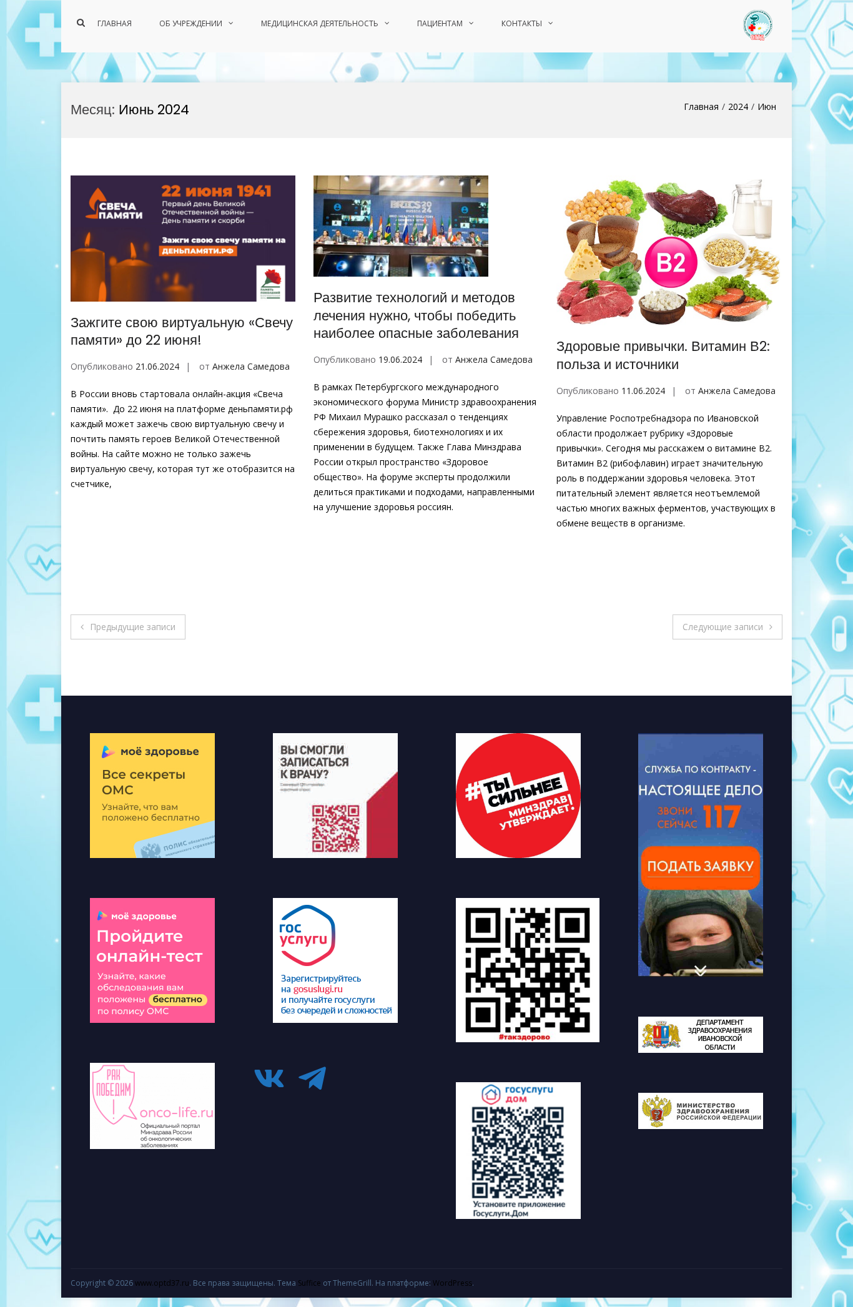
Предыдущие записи (132, 627)
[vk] (274, 1078)
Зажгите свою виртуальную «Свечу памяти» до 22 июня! (182, 331)
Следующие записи (723, 627)
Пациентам (440, 23)
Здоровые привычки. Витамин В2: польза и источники (663, 355)
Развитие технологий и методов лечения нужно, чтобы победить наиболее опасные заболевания (416, 315)
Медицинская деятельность (319, 23)
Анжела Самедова (251, 366)
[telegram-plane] (317, 1078)
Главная (114, 23)
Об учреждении (190, 23)
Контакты (521, 23)
